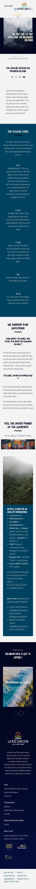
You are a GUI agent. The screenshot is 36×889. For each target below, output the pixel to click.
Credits (20, 873)
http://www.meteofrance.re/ (19, 626)
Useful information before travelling (16, 789)
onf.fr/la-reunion (22, 560)
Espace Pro (21, 876)
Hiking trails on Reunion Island (14, 810)
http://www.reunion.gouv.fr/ (18, 610)
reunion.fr (17, 567)
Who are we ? (9, 873)
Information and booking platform (15, 580)
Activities (7, 814)
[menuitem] (8, 5)
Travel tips (7, 796)
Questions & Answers (11, 792)
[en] (31, 9)
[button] (27, 9)
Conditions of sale (11, 882)
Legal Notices (9, 876)
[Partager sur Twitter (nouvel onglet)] (16, 77)
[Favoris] (22, 9)
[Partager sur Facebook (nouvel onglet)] (12, 77)
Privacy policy (23, 879)
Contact (6, 824)
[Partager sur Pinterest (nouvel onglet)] (20, 77)
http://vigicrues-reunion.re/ (18, 616)
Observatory (9, 879)
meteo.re (13, 538)
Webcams (7, 807)
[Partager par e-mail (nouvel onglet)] (24, 77)
